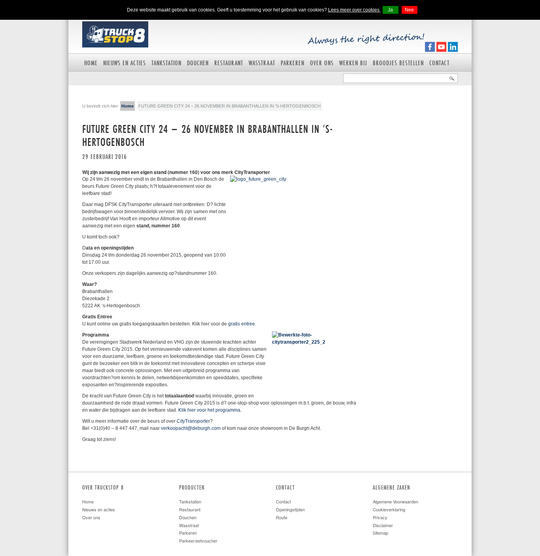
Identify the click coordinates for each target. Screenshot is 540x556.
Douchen (198, 62)
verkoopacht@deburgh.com (191, 428)
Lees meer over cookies (354, 10)
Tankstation (166, 62)
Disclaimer (383, 525)
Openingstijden (290, 509)
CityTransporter (193, 421)
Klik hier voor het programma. (210, 410)
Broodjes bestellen (398, 62)
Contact (439, 62)
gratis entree (241, 324)
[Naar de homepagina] (115, 34)
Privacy (380, 517)
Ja (390, 10)
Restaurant (228, 62)
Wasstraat (262, 62)
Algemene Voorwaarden (395, 501)
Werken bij (353, 62)
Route (281, 517)
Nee (409, 10)
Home (91, 62)
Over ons (322, 62)
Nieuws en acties (124, 62)
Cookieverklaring (389, 509)
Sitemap (380, 533)
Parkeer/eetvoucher (198, 540)
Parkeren (292, 62)
